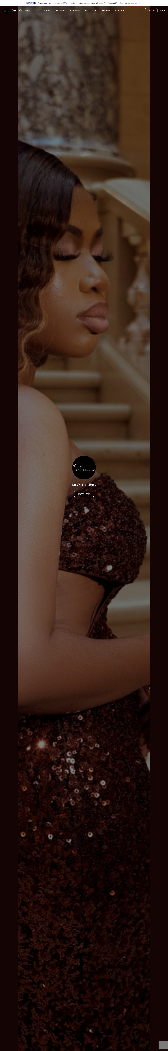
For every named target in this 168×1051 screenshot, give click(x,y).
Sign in (151, 10)
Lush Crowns (21, 11)
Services (60, 10)
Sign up (134, 3)
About (47, 10)
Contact (119, 10)
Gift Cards (90, 10)
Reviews (106, 10)
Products (75, 10)
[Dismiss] (140, 3)
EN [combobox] (161, 10)
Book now (84, 493)
